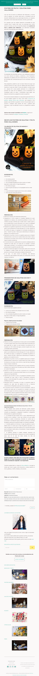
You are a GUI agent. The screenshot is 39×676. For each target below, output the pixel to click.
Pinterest (26, 114)
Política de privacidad (20, 505)
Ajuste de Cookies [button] (17, 4)
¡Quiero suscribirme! (19, 559)
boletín (24, 112)
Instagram (16, 114)
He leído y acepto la (15, 505)
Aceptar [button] (24, 4)
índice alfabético (25, 465)
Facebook (21, 114)
